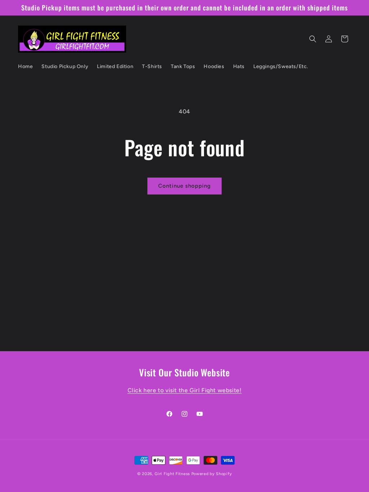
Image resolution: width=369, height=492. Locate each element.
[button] (313, 39)
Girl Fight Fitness (172, 473)
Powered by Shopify (211, 473)
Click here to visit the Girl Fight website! (185, 390)
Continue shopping (184, 186)
